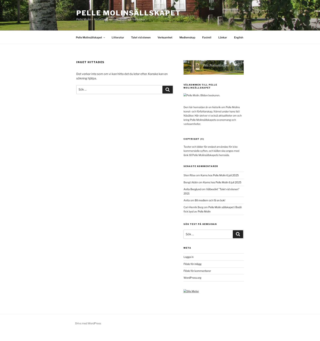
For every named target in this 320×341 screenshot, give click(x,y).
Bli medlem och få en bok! (210, 200)
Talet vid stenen (141, 37)
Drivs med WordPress (88, 323)
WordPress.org (192, 277)
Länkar (222, 37)
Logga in (189, 256)
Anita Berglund (192, 189)
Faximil (206, 37)
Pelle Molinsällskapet (128, 13)
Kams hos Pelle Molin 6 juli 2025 (220, 175)
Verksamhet (165, 37)
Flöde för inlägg (192, 263)
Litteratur (118, 37)
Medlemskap (187, 37)
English (238, 37)
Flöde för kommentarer (197, 270)
